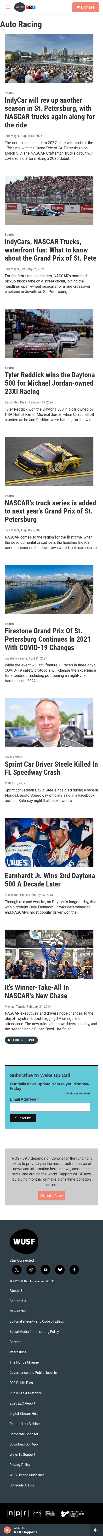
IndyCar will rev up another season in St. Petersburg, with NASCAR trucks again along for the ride (50, 112)
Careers (16, 1342)
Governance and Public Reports (33, 1373)
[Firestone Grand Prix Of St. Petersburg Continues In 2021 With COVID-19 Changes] (49, 589)
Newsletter (18, 1311)
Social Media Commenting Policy (34, 1332)
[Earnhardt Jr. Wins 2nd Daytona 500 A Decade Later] (49, 842)
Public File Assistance (26, 1393)
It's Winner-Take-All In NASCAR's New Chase (37, 991)
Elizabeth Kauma (16, 658)
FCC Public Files (21, 1383)
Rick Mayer (12, 269)
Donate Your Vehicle (25, 1424)
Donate (87, 7)
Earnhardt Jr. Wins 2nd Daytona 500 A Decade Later (50, 879)
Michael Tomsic (15, 1006)
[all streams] (96, 1530)
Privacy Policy (20, 1465)
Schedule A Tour (22, 1485)
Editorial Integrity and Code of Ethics (37, 1321)
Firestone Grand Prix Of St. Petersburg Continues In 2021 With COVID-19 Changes (48, 639)
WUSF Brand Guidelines (27, 1475)
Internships (18, 1352)
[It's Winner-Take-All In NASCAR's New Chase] (49, 954)
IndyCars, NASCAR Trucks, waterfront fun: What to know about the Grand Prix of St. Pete (50, 249)
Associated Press (16, 402)
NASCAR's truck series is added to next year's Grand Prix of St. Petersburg (50, 511)
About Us (16, 1291)
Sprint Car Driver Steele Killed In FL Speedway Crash (51, 768)
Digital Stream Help (24, 1413)
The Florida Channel (25, 1362)
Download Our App (24, 1444)
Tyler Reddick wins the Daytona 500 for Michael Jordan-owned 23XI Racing (50, 383)
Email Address (25, 1099)
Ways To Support (22, 1454)
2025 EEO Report (22, 1403)
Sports (9, 93)
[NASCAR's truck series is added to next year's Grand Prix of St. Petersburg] (49, 461)
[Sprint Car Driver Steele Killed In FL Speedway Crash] (49, 722)
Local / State (13, 757)
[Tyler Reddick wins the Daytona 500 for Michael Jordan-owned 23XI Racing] (49, 333)
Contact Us (18, 1301)
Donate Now (51, 1195)
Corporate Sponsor (24, 1434)
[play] (7, 1530)
